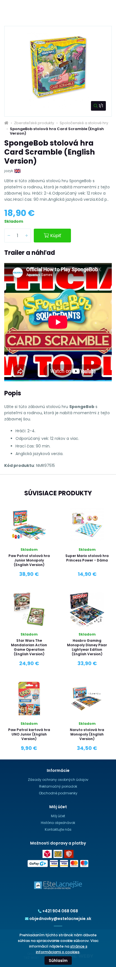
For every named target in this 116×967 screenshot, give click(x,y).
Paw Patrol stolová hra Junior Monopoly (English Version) (29, 560)
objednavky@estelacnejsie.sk (60, 918)
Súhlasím (58, 960)
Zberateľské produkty (34, 123)
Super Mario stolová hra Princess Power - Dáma (87, 558)
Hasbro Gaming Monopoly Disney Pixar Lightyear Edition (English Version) (87, 647)
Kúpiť (55, 235)
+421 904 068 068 (60, 911)
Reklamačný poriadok (58, 786)
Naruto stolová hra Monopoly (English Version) (87, 734)
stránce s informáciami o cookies (61, 949)
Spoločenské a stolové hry (84, 123)
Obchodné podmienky (58, 793)
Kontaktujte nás (58, 829)
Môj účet (58, 816)
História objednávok (58, 822)
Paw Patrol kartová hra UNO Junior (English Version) (29, 734)
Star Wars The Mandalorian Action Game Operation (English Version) (29, 647)
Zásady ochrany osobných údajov (58, 779)
